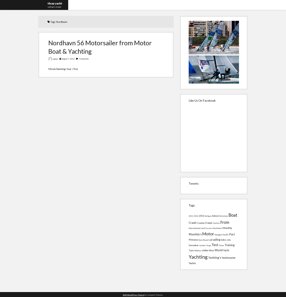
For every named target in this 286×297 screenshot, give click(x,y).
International (194, 228)
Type (191, 250)
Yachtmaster (229, 257)
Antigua (208, 216)
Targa (208, 245)
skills (229, 240)
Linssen (208, 228)
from (224, 222)
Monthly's (195, 234)
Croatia (200, 222)
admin (55, 59)
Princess (193, 239)
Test (215, 245)
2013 (201, 215)
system (202, 245)
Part (232, 234)
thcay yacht (55, 3)
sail (210, 239)
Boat (233, 215)
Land (203, 228)
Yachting (198, 257)
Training (230, 245)
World (219, 250)
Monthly (227, 227)
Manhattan (217, 228)
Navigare (218, 234)
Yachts (192, 263)
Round (206, 240)
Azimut (215, 215)
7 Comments (84, 59)
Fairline (216, 223)
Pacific (226, 234)
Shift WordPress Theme (133, 295)
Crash (192, 222)
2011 (191, 216)
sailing (216, 239)
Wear (211, 250)
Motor (208, 233)
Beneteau (223, 216)
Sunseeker (194, 245)
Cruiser (209, 222)
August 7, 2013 (68, 59)
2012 (196, 216)
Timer (221, 245)
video (205, 250)
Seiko (223, 239)
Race (200, 240)
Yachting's (214, 257)
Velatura (198, 250)
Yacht (226, 250)
